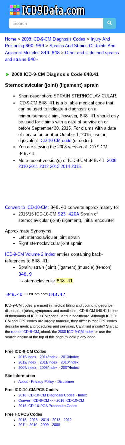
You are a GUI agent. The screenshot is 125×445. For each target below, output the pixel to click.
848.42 (57, 294)
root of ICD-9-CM (25, 332)
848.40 (14, 294)
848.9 (25, 274)
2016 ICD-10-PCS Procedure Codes (47, 406)
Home (10, 39)
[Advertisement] (53, 186)
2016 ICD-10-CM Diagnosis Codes (46, 395)
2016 (22, 420)
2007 (65, 368)
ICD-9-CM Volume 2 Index (30, 254)
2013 (54, 166)
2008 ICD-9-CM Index (76, 332)
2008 (44, 368)
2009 (111, 160)
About (23, 381)
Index (31, 357)
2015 (76, 166)
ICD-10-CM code (55, 140)
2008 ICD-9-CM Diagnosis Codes (53, 39)
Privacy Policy (42, 381)
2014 (65, 166)
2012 (44, 166)
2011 (33, 166)
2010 (23, 166)
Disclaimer (65, 381)
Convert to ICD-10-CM (26, 207)
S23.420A (68, 214)
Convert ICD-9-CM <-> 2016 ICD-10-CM (51, 400)
